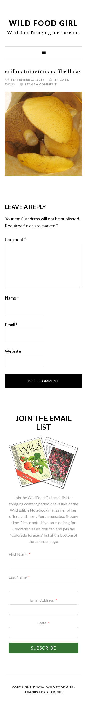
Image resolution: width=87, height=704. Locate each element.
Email (11, 324)
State (42, 623)
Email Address (42, 600)
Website (13, 351)
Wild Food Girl (43, 23)
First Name (18, 554)
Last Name (18, 577)
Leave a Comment (41, 84)
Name (12, 298)
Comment (15, 239)
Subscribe (43, 648)
